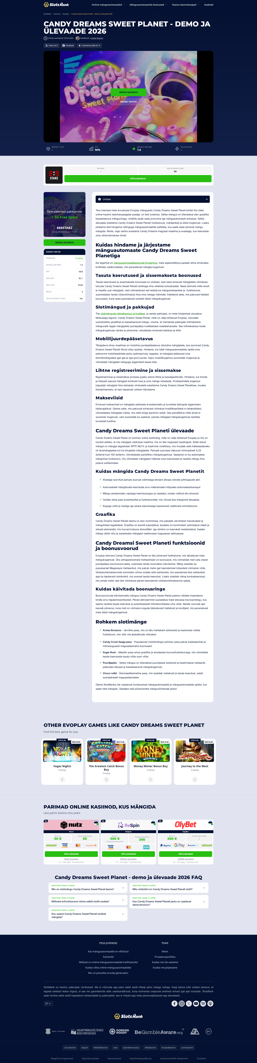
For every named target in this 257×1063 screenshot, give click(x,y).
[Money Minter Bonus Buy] (151, 762)
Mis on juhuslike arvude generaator (108, 973)
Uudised (208, 4)
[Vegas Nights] (62, 762)
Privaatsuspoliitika (165, 956)
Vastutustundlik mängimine (174, 1058)
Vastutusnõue (114, 1058)
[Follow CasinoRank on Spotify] (203, 1004)
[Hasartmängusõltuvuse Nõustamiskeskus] (87, 1031)
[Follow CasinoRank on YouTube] (196, 1004)
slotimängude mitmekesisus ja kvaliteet (123, 313)
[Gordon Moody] (119, 1031)
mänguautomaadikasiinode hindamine (135, 262)
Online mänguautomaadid (107, 4)
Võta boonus (138, 178)
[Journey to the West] (195, 762)
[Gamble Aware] (159, 1031)
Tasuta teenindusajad (184, 4)
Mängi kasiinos (128, 92)
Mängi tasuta (128, 101)
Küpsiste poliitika (90, 1058)
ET (47, 1003)
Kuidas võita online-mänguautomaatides (108, 967)
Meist (165, 951)
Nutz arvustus (71, 859)
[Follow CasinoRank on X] (189, 1004)
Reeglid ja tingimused (62, 1058)
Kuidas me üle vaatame (165, 962)
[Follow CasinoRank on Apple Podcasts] (210, 1004)
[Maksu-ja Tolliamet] (55, 1031)
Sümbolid (108, 956)
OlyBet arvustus (186, 859)
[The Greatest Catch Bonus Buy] (106, 762)
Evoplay (79, 258)
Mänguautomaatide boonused (147, 4)
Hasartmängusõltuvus (141, 1058)
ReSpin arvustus (128, 859)
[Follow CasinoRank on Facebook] (175, 1004)
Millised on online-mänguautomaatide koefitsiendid (108, 962)
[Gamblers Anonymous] (195, 1031)
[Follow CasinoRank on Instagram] (182, 1004)
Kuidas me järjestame (165, 967)
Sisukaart (201, 1058)
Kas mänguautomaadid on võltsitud (108, 951)
